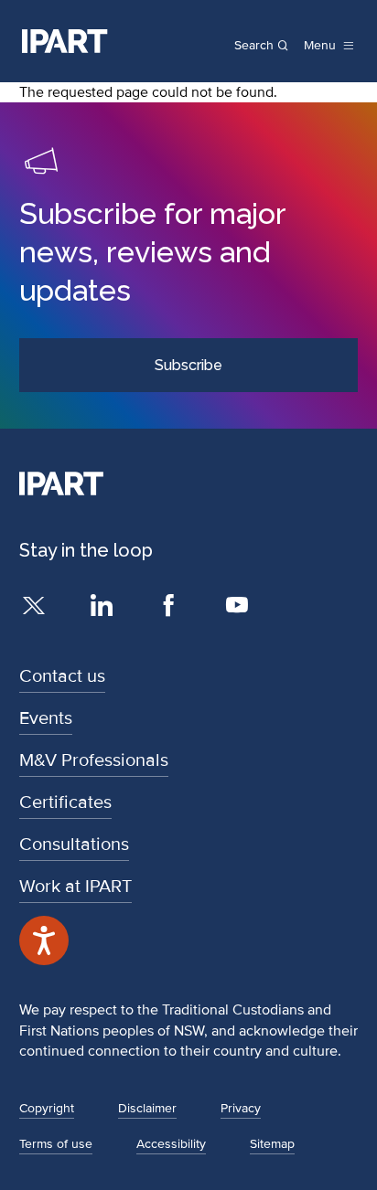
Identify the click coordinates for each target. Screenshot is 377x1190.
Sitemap (272, 1144)
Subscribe (188, 365)
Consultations (74, 844)
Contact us (62, 676)
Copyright (46, 1108)
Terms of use (55, 1144)
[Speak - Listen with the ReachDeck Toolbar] (44, 940)
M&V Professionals (93, 760)
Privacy (241, 1108)
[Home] (65, 41)
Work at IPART (75, 887)
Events (45, 718)
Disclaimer (147, 1108)
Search (254, 45)
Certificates (65, 802)
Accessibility (171, 1144)
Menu (320, 45)
